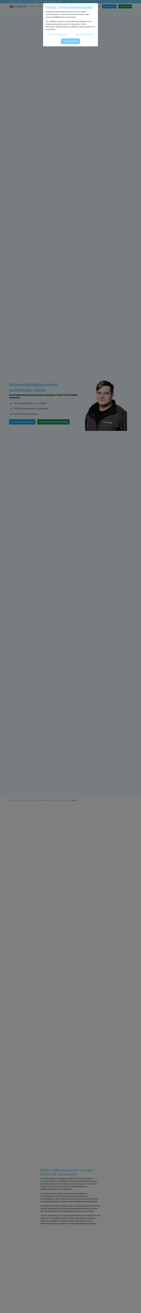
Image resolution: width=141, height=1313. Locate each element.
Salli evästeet (70, 41)
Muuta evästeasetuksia (57, 34)
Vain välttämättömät (84, 34)
